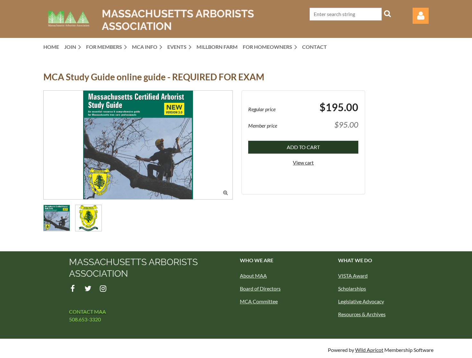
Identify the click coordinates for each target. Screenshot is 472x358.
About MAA (253, 276)
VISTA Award (353, 276)
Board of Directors (260, 288)
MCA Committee (259, 301)
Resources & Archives (362, 314)
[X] (88, 288)
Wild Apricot (369, 350)
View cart (303, 162)
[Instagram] (103, 288)
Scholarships (352, 288)
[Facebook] (72, 288)
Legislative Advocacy (361, 301)
